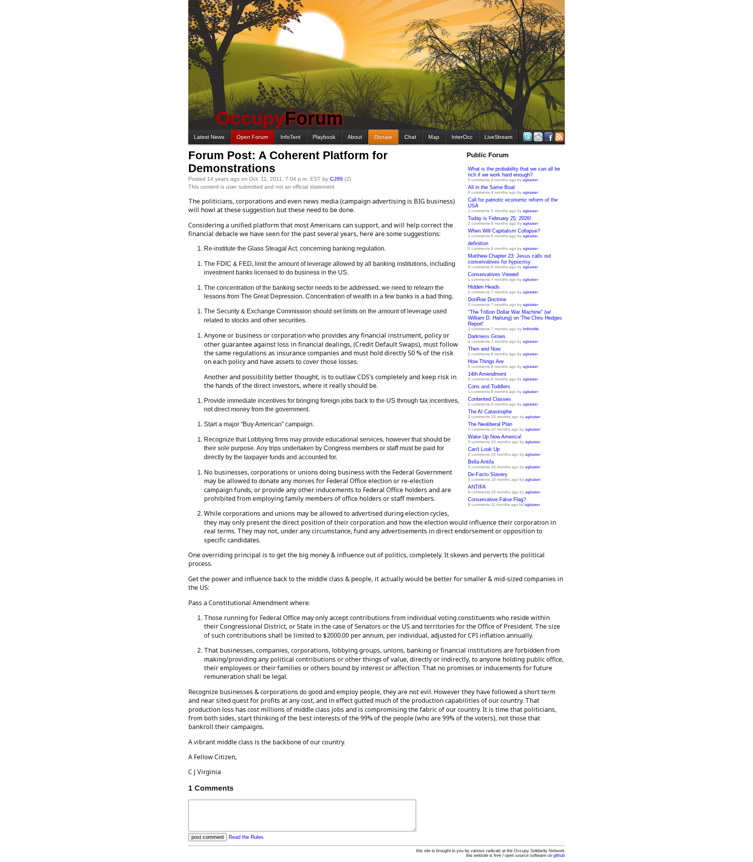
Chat (410, 137)
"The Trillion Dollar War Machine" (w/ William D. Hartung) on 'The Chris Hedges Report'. (515, 318)
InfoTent (290, 137)
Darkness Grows (487, 336)
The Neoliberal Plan (490, 424)
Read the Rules (246, 837)
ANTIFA (477, 487)
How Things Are (486, 361)
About (354, 137)
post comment (207, 837)
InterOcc (462, 137)
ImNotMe (531, 329)
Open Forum (252, 137)
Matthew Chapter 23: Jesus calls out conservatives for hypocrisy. (509, 259)
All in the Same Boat (491, 187)
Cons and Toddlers (489, 386)
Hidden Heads (484, 287)
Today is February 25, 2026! (499, 218)
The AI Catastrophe (490, 412)
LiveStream (498, 137)
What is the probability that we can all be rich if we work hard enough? (514, 172)
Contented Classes (489, 399)
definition (478, 243)
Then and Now (484, 349)
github (559, 855)
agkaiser (530, 180)
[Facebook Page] (548, 137)
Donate (383, 137)
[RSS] (558, 137)
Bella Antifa (481, 462)
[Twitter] (527, 137)
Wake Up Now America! (495, 437)
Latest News (209, 137)
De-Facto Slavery (487, 474)
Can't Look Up (484, 449)
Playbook (324, 137)
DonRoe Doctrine (487, 299)
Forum (279, 118)
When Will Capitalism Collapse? (504, 231)
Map (433, 137)
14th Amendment (487, 374)
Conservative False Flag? (497, 499)
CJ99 (336, 179)
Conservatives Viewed (493, 274)
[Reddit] (537, 137)
